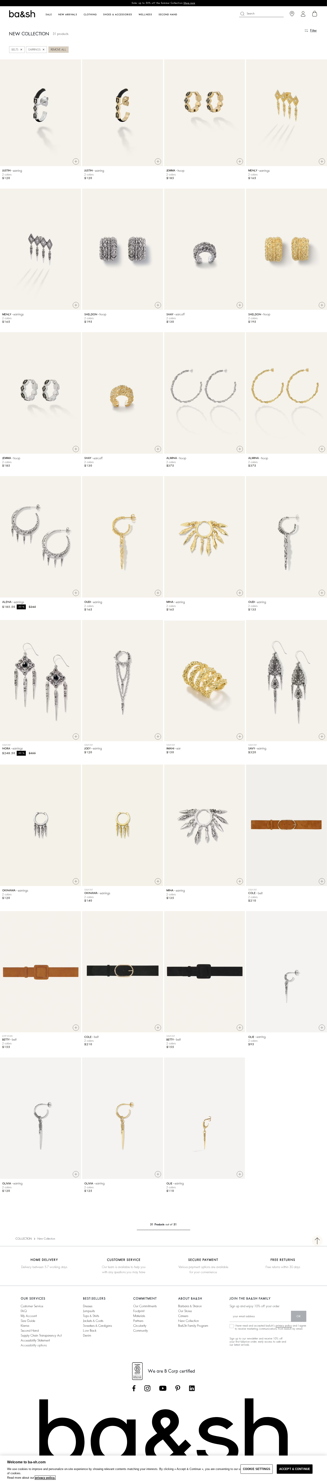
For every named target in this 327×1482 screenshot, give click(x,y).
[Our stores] (292, 14)
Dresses (87, 1306)
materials (139, 1315)
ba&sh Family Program (193, 1325)
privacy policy (284, 1325)
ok (299, 1316)
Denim (87, 1335)
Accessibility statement (35, 1340)
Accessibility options (34, 1345)
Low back (89, 1330)
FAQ (24, 1311)
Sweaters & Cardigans (97, 1325)
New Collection (188, 1320)
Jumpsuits (89, 1311)
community (140, 1330)
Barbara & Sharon (190, 1306)
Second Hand (30, 1330)
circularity (139, 1325)
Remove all (58, 49)
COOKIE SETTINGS (256, 1469)
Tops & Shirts (91, 1315)
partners (138, 1320)
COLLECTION (24, 1238)
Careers (183, 1315)
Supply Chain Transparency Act (41, 1335)
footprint (138, 1311)
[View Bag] (314, 13)
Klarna (25, 1325)
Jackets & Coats (93, 1320)
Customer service (32, 1306)
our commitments (145, 1306)
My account (29, 1315)
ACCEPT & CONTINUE (294, 1469)
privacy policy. (45, 1477)
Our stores (185, 1311)
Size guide (28, 1320)
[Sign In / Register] (303, 14)
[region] (163, 1469)
